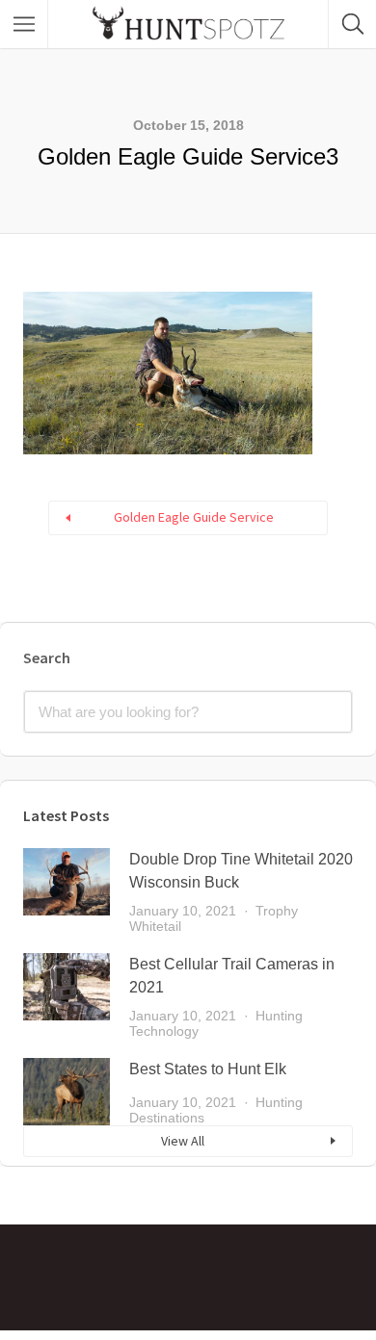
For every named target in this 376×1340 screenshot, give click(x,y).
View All (182, 1140)
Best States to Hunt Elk (207, 1069)
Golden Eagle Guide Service (194, 517)
